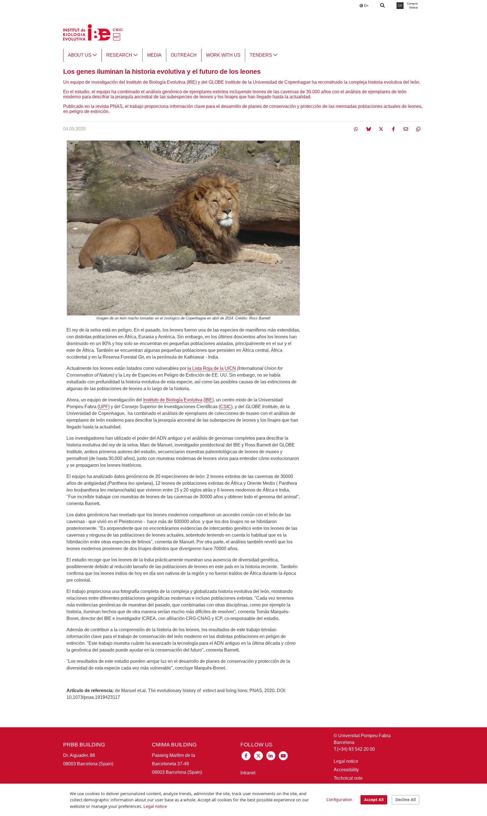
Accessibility (346, 769)
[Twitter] (381, 128)
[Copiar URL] (418, 128)
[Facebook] (394, 128)
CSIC (225, 406)
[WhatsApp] (357, 128)
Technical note (348, 778)
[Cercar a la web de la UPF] (383, 5)
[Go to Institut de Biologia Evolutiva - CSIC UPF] (93, 32)
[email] (406, 128)
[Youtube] (283, 755)
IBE (208, 399)
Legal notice (346, 761)
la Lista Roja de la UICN (211, 368)
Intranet (247, 772)
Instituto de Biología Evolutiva (172, 399)
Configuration (339, 799)
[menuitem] (82, 55)
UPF (103, 406)
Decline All (405, 799)
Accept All (374, 799)
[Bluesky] (369, 128)
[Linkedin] (270, 755)
